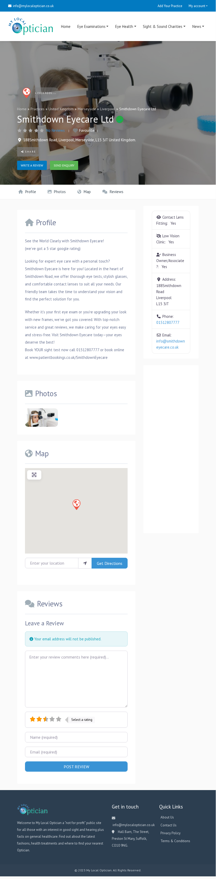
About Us (167, 817)
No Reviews (55, 130)
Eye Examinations (91, 26)
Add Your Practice (170, 6)
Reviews (116, 191)
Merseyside (87, 109)
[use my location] (85, 563)
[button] (76, 504)
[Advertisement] (171, 449)
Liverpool (107, 109)
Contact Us (168, 825)
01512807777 (167, 322)
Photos (59, 191)
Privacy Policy (170, 833)
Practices (37, 109)
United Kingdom (61, 109)
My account (197, 6)
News (196, 26)
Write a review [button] (32, 165)
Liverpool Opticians (53, 93)
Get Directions (109, 563)
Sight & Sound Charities (162, 26)
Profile (30, 191)
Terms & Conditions (175, 841)
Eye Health (124, 26)
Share (30, 151)
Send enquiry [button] (64, 165)
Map (87, 191)
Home (66, 26)
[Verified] (119, 119)
